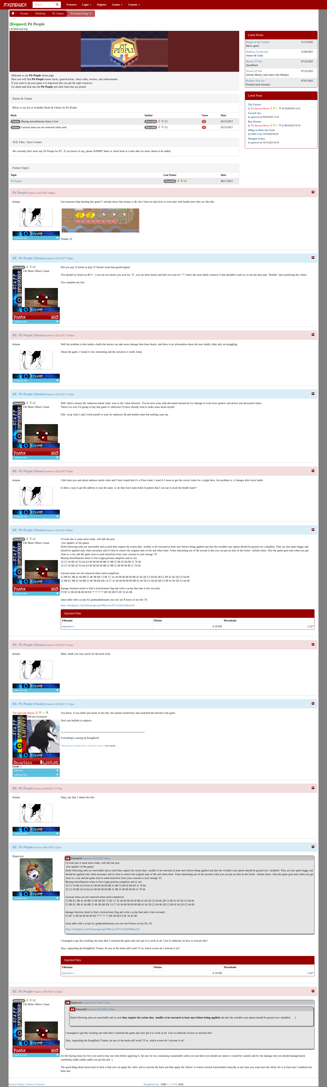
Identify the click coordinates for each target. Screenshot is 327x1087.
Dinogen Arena (256, 138)
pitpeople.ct (68, 626)
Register (101, 4)
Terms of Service (35, 1084)
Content (133, 4)
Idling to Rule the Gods (261, 130)
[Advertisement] (125, 15)
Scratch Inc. (255, 113)
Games (116, 4)
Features (71, 4)
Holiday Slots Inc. (255, 80)
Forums (24, 13)
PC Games (58, 13)
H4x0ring (40, 13)
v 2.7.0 (170, 1084)
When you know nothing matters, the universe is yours (82, 746)
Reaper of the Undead (257, 42)
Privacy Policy (16, 1084)
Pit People (16, 181)
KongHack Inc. (152, 1084)
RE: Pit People (22, 788)
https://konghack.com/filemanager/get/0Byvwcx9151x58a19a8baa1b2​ (98, 605)
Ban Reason (254, 121)
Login (86, 4)
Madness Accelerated (257, 51)
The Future (254, 104)
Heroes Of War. (254, 61)
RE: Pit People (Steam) (28, 258)
